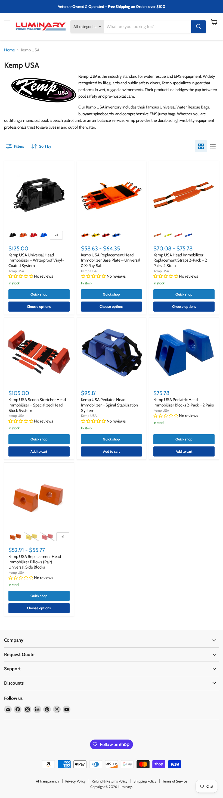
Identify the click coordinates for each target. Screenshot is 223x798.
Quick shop (39, 294)
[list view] (213, 146)
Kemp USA (16, 271)
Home (9, 50)
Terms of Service (174, 781)
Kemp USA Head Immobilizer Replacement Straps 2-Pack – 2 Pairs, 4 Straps (180, 260)
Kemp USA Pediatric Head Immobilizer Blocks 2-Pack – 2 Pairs (183, 402)
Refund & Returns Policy (110, 781)
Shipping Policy (145, 781)
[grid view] (201, 146)
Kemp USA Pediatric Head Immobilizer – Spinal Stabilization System (109, 405)
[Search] (198, 26)
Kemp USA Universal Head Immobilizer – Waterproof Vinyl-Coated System (36, 260)
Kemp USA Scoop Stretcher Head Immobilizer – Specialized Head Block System (37, 405)
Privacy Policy (75, 781)
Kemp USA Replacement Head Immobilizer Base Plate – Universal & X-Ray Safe (110, 260)
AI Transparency (47, 781)
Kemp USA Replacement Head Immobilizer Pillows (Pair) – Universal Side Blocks (34, 562)
